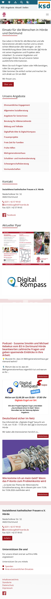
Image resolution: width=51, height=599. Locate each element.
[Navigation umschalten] (47, 15)
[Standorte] (9, 2)
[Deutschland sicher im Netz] (25, 397)
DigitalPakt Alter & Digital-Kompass (20, 131)
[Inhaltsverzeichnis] (15, 2)
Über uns (8, 84)
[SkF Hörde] (4, 14)
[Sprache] (27, 2)
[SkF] (26, 248)
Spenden (9, 566)
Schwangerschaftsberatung (16, 163)
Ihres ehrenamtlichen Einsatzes (19, 569)
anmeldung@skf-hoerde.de (17, 204)
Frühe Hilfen (9, 147)
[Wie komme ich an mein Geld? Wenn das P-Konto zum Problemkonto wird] (25, 457)
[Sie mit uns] (3, 2)
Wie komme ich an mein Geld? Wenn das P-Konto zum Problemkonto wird (24, 479)
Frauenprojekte (11, 137)
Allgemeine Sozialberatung (16, 110)
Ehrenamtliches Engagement (17, 105)
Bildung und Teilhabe (13, 126)
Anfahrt (7, 538)
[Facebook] (4, 593)
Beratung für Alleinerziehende (17, 121)
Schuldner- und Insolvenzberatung (19, 158)
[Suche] (21, 2)
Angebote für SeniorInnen (16, 116)
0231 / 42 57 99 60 (13, 201)
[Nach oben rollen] (46, 594)
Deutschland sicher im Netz (18, 418)
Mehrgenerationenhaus (14, 153)
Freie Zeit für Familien (14, 142)
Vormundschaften (12, 169)
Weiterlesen (43, 376)
